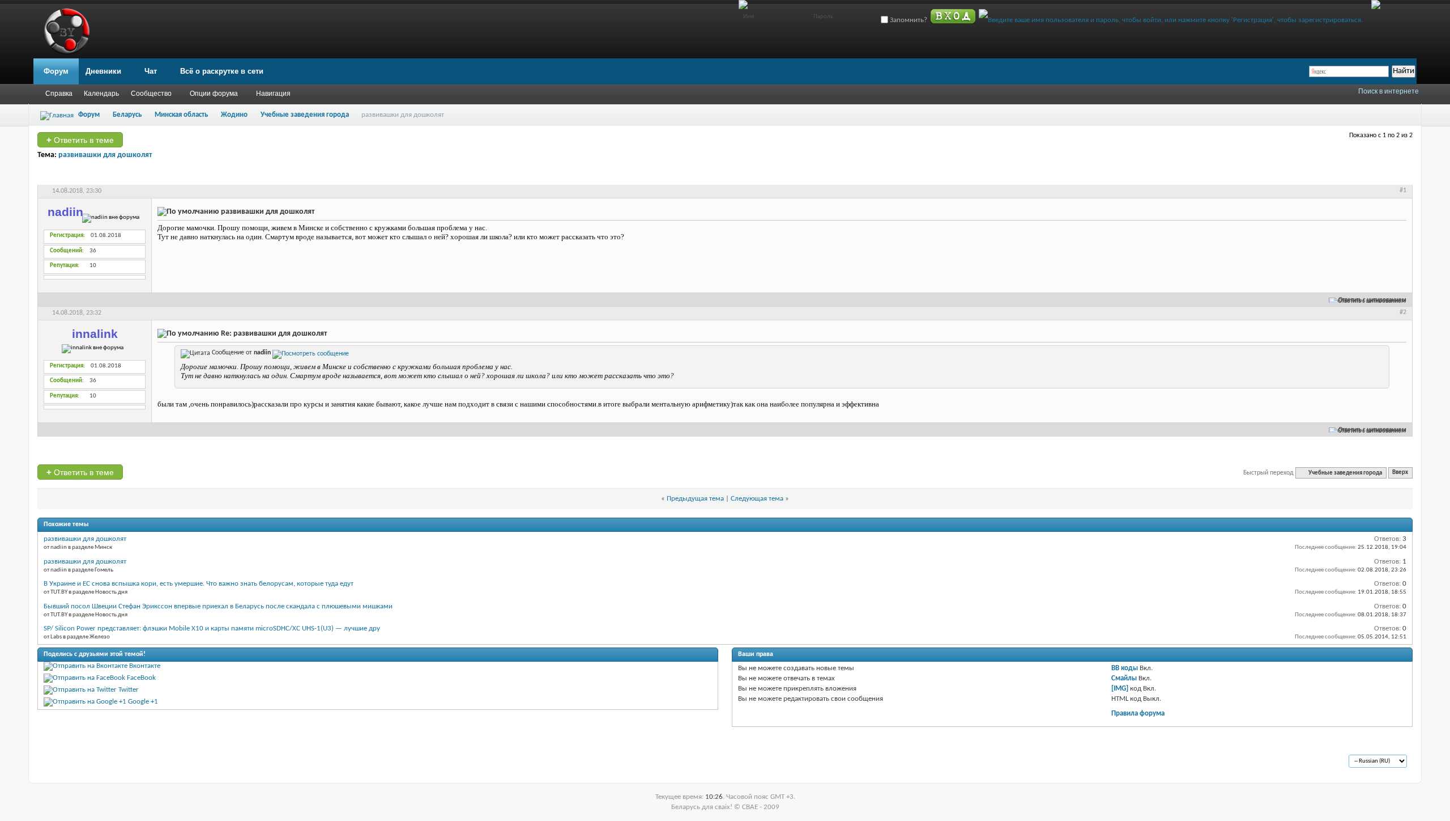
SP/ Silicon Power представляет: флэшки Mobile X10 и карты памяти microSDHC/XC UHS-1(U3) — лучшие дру (212, 628)
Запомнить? (907, 20)
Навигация (273, 94)
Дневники (103, 71)
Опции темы (1247, 175)
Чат (150, 71)
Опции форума (214, 94)
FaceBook (141, 678)
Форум (56, 71)
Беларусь (127, 115)
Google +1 (143, 701)
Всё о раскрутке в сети (221, 71)
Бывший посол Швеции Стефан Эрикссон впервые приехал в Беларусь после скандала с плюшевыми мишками (218, 606)
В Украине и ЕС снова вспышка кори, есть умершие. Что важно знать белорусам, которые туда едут (198, 583)
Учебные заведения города (305, 115)
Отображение (1379, 175)
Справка (58, 94)
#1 (1403, 190)
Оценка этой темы (1312, 175)
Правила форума (1138, 713)
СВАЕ (61, 762)
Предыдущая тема (695, 498)
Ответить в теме (80, 140)
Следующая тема (757, 498)
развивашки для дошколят (105, 155)
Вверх (1400, 473)
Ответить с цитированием (1372, 300)
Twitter (128, 689)
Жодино (234, 115)
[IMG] (1119, 688)
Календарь (101, 94)
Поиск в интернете (1388, 91)
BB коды (1124, 668)
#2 (1403, 312)
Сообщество (151, 94)
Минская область (181, 115)
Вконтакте (144, 666)
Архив (89, 762)
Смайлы (1124, 678)
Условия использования (145, 762)
